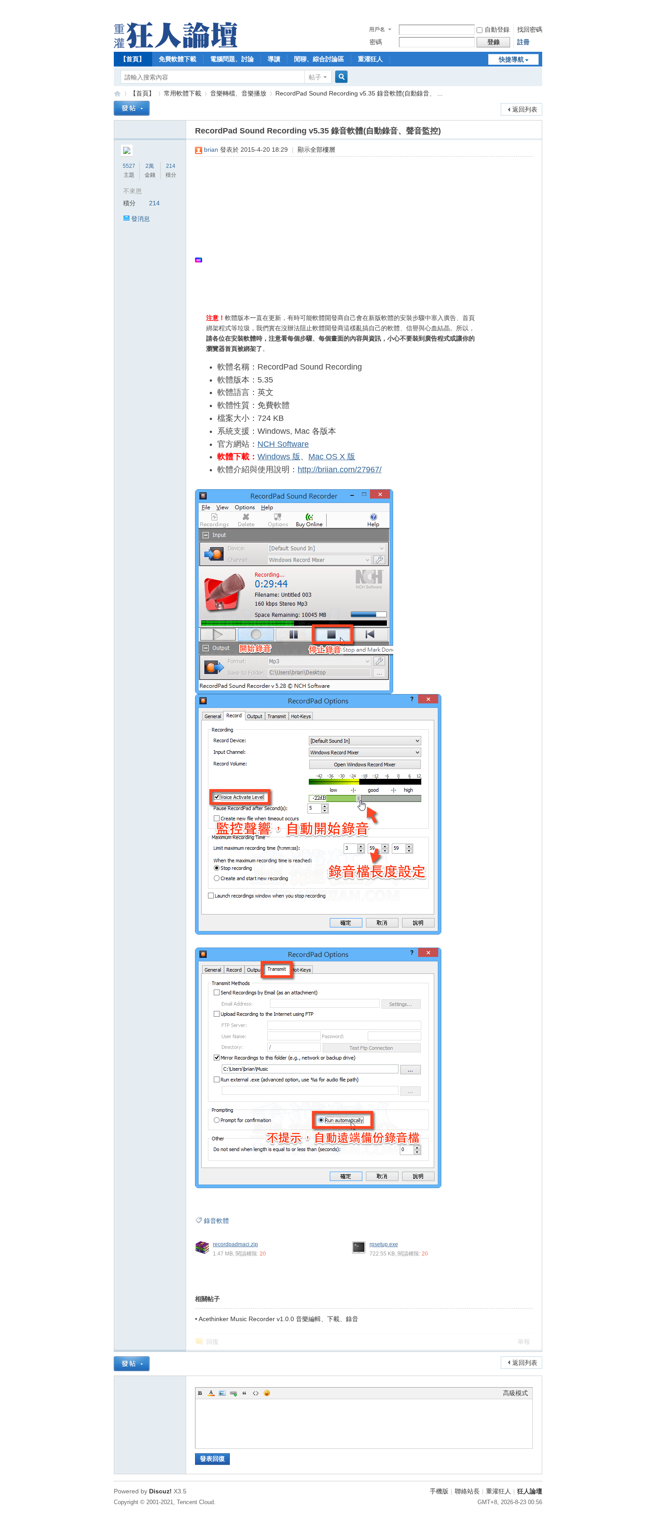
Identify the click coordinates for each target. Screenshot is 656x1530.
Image (222, 1393)
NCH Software (283, 444)
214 (170, 166)
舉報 (524, 1341)
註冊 (523, 42)
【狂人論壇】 (117, 93)
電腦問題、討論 (232, 58)
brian (211, 149)
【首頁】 (132, 58)
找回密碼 (529, 29)
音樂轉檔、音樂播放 (238, 93)
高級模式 (515, 1393)
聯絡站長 (467, 1491)
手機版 (439, 1491)
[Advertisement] (359, 228)
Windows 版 (278, 456)
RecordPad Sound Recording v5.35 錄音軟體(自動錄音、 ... (359, 93)
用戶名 (377, 29)
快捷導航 (511, 59)
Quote (244, 1393)
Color (211, 1393)
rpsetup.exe (384, 1244)
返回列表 (524, 109)
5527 (129, 166)
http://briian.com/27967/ (340, 469)
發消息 (140, 218)
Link (233, 1393)
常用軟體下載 (182, 93)
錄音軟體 (216, 1220)
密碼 (376, 42)
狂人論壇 (529, 1491)
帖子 (315, 77)
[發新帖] (131, 108)
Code (255, 1393)
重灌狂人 (370, 58)
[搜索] (340, 77)
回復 (212, 1341)
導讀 (274, 58)
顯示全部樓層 (316, 149)
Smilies (266, 1393)
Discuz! (160, 1491)
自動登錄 (497, 29)
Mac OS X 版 (331, 456)
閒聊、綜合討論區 (319, 58)
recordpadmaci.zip (235, 1244)
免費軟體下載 (177, 58)
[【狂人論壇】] (175, 46)
